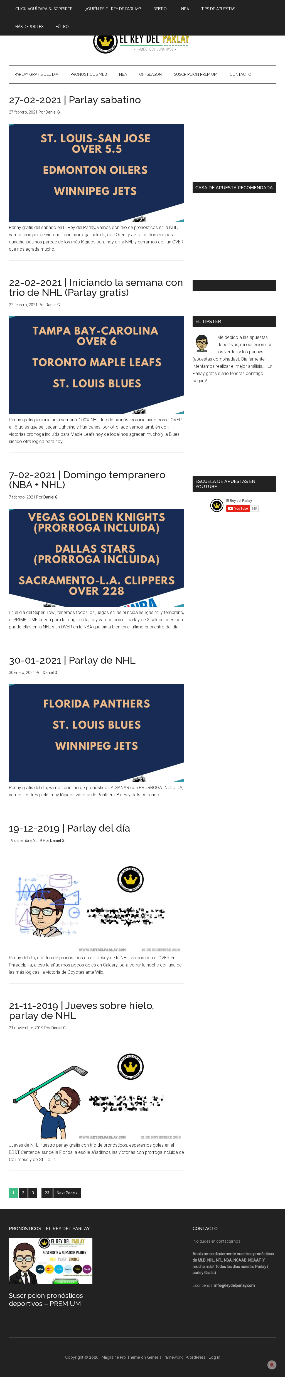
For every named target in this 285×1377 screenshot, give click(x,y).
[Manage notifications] (271, 1364)
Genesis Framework (165, 1357)
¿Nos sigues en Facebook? (227, 285)
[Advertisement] (234, 136)
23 (47, 1193)
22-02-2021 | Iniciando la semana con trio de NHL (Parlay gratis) (96, 287)
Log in (214, 1357)
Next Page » (67, 1193)
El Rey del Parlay (142, 41)
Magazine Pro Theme (121, 1357)
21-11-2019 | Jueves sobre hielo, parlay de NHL (81, 1010)
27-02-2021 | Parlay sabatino (75, 99)
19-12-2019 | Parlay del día (69, 828)
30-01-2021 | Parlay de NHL (72, 660)
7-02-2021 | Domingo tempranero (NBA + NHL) (87, 479)
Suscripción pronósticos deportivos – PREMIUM (46, 1300)
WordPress (196, 1357)
